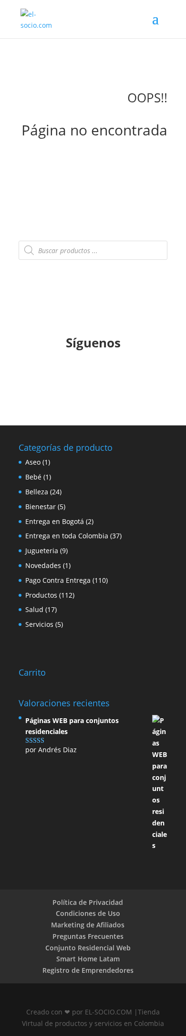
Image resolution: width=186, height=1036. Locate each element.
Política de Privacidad (87, 902)
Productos (41, 595)
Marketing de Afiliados (87, 924)
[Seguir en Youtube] (102, 375)
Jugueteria (41, 550)
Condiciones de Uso (88, 913)
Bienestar (40, 506)
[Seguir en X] (83, 375)
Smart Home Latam (88, 958)
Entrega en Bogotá (54, 521)
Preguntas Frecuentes (88, 936)
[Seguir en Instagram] (121, 375)
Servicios (39, 624)
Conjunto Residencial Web (88, 947)
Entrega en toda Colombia (66, 535)
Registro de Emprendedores (88, 970)
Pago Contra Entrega (58, 580)
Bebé (33, 476)
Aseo (33, 462)
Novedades (43, 565)
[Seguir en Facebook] (64, 375)
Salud (34, 609)
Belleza (36, 491)
